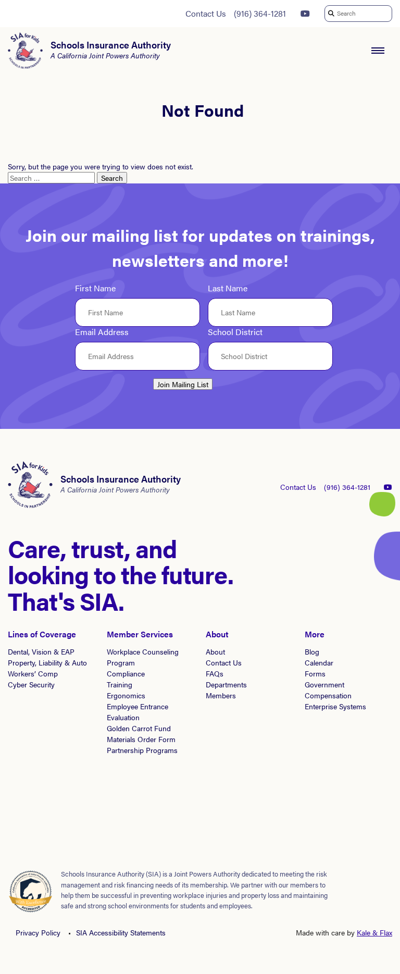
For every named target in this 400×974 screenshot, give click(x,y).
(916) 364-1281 (260, 13)
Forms (315, 673)
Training (119, 684)
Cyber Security (31, 684)
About (215, 651)
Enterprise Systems (335, 706)
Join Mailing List (182, 384)
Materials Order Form (141, 739)
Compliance (126, 673)
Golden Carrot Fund (139, 728)
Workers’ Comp (33, 673)
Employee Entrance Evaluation (137, 711)
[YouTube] (305, 13)
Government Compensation (328, 689)
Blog (312, 651)
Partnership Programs (142, 750)
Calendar (319, 662)
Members (221, 695)
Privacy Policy (38, 932)
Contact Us (205, 13)
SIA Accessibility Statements (121, 932)
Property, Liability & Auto (47, 662)
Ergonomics (126, 695)
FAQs (214, 673)
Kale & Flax (374, 932)
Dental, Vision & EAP (41, 651)
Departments (226, 684)
